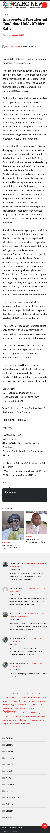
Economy (34, 697)
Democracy (42, 694)
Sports (9, 817)
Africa (13, 693)
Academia (5, 694)
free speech (24, 701)
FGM (10, 701)
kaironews (10, 492)
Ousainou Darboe (20, 708)
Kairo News (17, 828)
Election (5, 701)
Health (9, 771)
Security (33, 716)
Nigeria (10, 708)
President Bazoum (23, 713)
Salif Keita (5, 716)
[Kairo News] (25, 5)
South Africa (6, 720)
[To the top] (45, 826)
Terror (14, 720)
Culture (9, 738)
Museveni (36, 705)
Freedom (10, 758)
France (15, 701)
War (10, 724)
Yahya (28, 724)
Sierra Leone (41, 716)
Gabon (33, 701)
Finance (9, 751)
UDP (25, 720)
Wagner (5, 724)
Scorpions (25, 716)
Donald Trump (25, 697)
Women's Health (19, 724)
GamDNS (14, 831)
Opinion (10, 784)
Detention (6, 697)
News (8, 777)
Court (29, 694)
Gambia (40, 700)
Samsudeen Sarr (16, 716)
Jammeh (22, 704)
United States (33, 720)
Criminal (35, 694)
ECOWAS (42, 697)
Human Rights (9, 704)
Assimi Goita (21, 694)
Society (6, 14)
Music (43, 705)
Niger (4, 708)
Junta (30, 705)
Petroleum (30, 708)
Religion (39, 713)
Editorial (10, 744)
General (9, 764)
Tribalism (20, 720)
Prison (32, 713)
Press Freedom (13, 797)
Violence (42, 720)
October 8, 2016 (19, 35)
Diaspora (16, 697)
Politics (8, 712)
